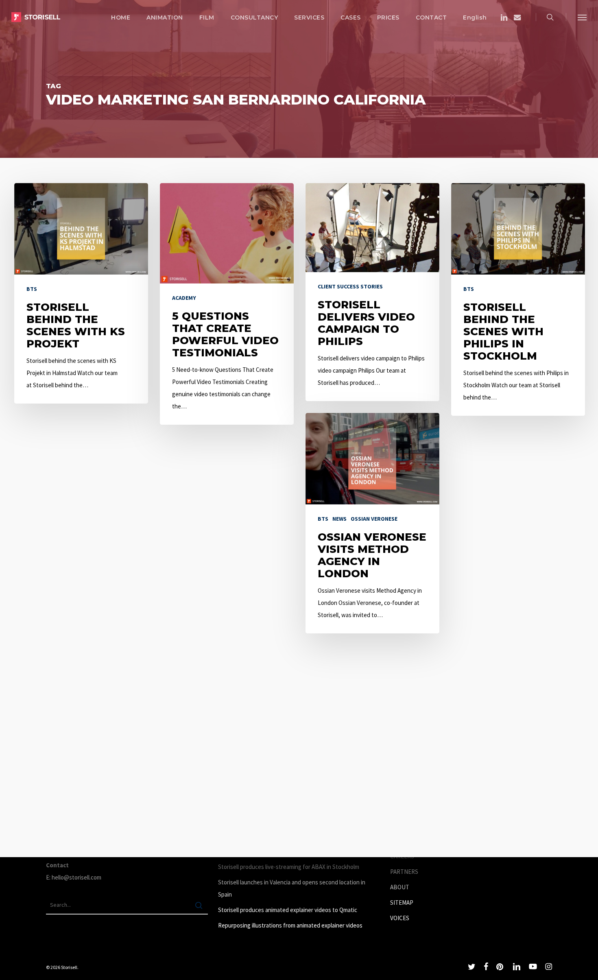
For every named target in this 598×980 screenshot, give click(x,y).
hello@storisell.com (76, 877)
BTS (31, 288)
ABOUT (399, 887)
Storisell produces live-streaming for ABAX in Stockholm (288, 867)
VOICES (399, 918)
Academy (184, 297)
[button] (582, 17)
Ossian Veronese (374, 518)
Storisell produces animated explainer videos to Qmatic (287, 910)
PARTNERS (404, 871)
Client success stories (350, 286)
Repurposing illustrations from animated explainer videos (290, 925)
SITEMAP (401, 902)
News (339, 518)
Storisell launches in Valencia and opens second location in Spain (291, 888)
